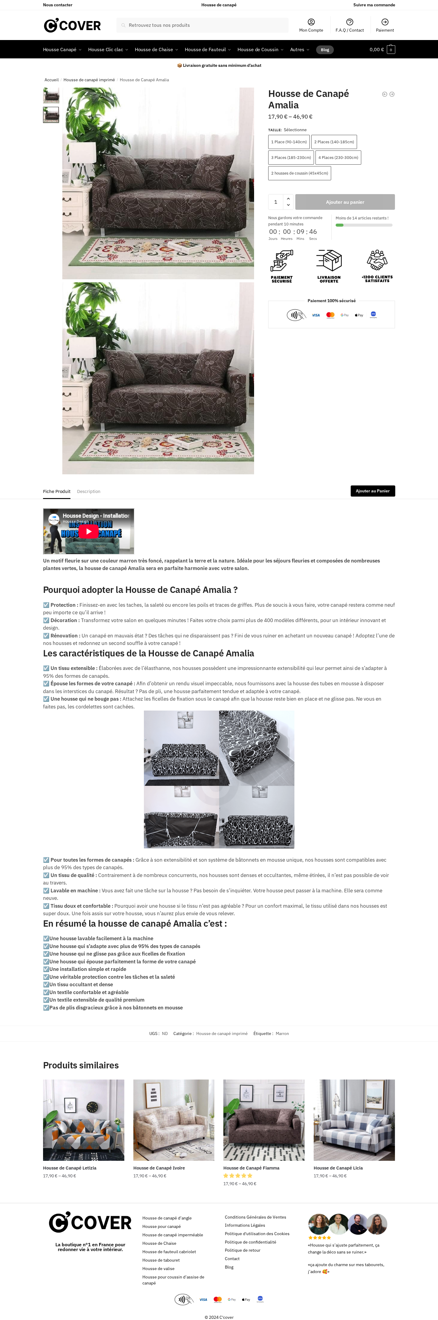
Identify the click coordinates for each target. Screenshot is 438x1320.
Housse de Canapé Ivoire (159, 1168)
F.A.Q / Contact (350, 30)
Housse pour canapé (161, 1226)
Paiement (385, 30)
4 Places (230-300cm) (338, 157)
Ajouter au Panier (373, 491)
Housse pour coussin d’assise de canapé (173, 1280)
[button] (238, 1176)
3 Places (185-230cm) (291, 157)
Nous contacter (58, 5)
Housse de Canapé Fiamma (251, 1168)
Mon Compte (311, 30)
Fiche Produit (56, 491)
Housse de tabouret (161, 1260)
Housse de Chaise (159, 1243)
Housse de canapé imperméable (172, 1235)
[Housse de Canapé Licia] (354, 1120)
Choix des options (84, 1195)
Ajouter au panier (345, 202)
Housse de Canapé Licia (338, 1168)
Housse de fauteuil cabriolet (169, 1251)
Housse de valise (158, 1268)
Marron (282, 1033)
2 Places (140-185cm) (334, 141)
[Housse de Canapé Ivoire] (174, 1120)
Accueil (52, 79)
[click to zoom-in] (158, 183)
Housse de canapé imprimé (89, 79)
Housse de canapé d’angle (167, 1218)
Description (89, 491)
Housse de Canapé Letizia (69, 1168)
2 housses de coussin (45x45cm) (299, 173)
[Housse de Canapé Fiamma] (264, 1120)
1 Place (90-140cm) (289, 141)
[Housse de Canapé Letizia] (83, 1120)
